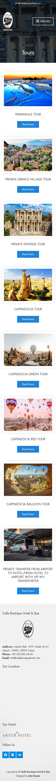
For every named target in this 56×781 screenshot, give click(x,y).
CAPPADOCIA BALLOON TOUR (28, 504)
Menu (44, 21)
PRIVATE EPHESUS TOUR (28, 244)
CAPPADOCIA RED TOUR (28, 439)
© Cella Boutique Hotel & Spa (34, 771)
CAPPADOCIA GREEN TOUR (28, 374)
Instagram (12, 755)
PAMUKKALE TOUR (28, 114)
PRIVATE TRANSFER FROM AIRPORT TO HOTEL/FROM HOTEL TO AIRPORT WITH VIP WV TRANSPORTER (28, 575)
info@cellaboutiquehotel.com (28, 3)
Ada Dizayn (33, 775)
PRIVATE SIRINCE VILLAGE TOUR (28, 179)
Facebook (5, 755)
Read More (28, 124)
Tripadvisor (19, 755)
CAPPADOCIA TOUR (28, 309)
